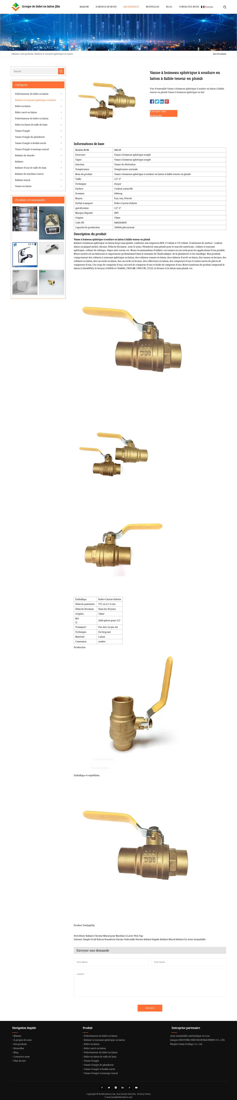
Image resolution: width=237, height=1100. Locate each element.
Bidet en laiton (22, 106)
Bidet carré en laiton (26, 112)
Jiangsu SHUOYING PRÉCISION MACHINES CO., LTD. (197, 1039)
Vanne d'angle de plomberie (30, 136)
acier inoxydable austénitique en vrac (190, 1035)
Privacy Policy (144, 1094)
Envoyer (150, 1007)
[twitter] (109, 1087)
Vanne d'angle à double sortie (30, 143)
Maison (84, 6)
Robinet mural (22, 180)
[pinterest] (116, 1087)
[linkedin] (122, 1087)
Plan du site (20, 1060)
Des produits (131, 6)
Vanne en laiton (23, 186)
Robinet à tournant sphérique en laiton (54, 54)
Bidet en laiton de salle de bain (31, 124)
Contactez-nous (189, 6)
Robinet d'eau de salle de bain (30, 167)
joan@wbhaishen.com (121, 1097)
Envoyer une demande (158, 113)
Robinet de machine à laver (29, 173)
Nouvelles (152, 6)
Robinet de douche (25, 155)
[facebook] (102, 1087)
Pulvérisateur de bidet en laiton (31, 93)
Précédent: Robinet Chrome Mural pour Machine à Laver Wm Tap (108, 935)
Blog (169, 6)
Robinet (19, 161)
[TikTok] (129, 1087)
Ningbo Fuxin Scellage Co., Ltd (186, 1044)
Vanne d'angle (22, 130)
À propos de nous (106, 6)
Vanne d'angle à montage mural (32, 149)
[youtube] (136, 1087)
